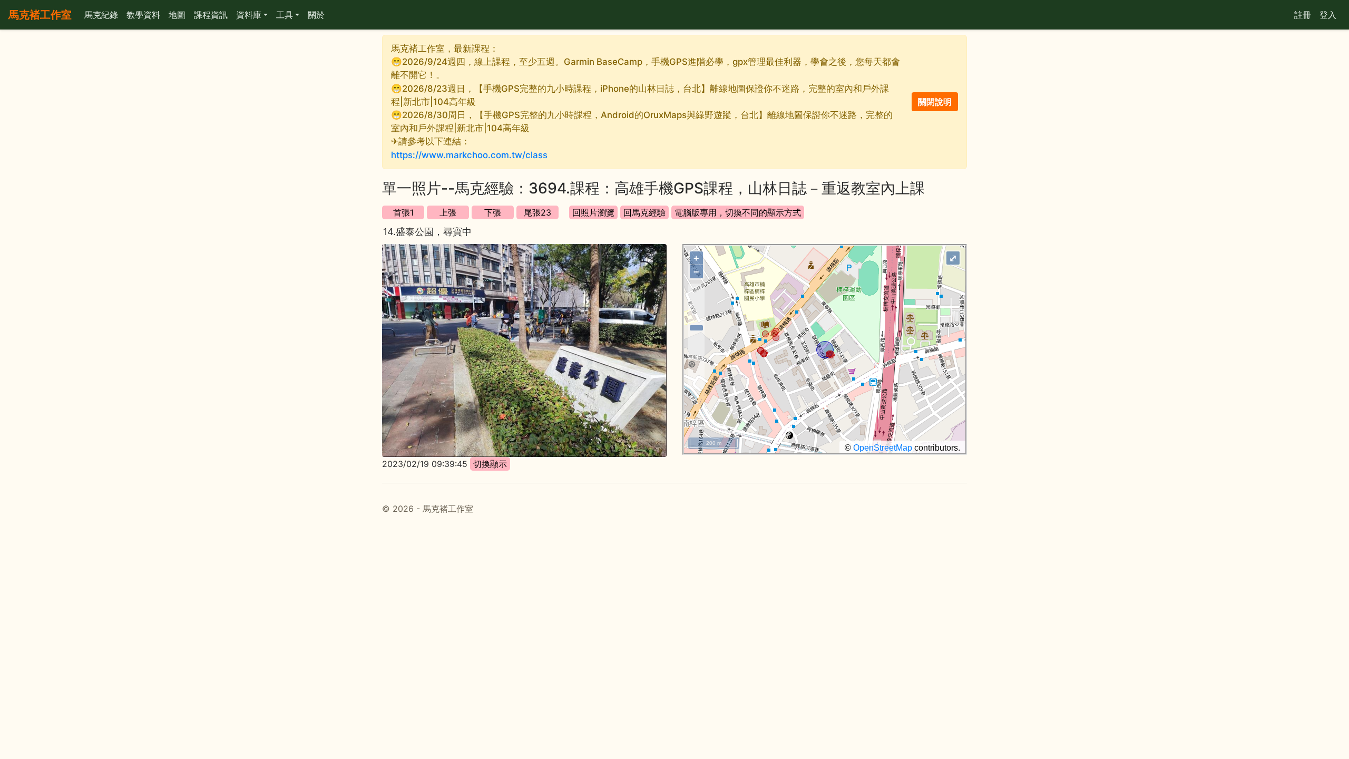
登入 (1327, 14)
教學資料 (143, 14)
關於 (316, 14)
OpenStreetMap (882, 447)
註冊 (1302, 14)
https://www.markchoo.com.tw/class (469, 155)
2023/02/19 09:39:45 (424, 464)
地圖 (177, 14)
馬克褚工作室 (40, 14)
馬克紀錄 (101, 14)
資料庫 (248, 14)
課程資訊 (211, 14)
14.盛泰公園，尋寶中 (427, 231)
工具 (284, 14)
